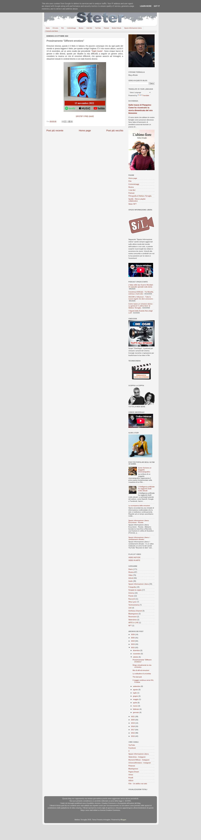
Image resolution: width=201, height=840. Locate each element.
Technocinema (133, 605)
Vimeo (130, 775)
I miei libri (89, 28)
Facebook (132, 748)
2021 (133, 716)
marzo (135, 706)
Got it (157, 6)
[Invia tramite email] (63, 121)
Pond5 (130, 778)
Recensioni (132, 617)
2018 (133, 726)
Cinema (131, 593)
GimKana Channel (135, 611)
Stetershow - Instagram (137, 757)
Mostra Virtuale (116, 28)
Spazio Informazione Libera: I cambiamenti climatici (139, 538)
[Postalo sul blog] (65, 121)
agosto (135, 689)
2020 (133, 720)
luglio (135, 693)
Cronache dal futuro (51, 31)
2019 (133, 723)
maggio (136, 699)
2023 (133, 644)
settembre (137, 686)
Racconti (131, 599)
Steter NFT (132, 204)
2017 (133, 730)
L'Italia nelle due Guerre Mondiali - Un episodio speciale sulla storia (141, 286)
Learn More (145, 6)
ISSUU (130, 780)
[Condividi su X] (67, 121)
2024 (133, 641)
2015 (133, 736)
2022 (133, 647)
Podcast (106, 28)
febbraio (136, 709)
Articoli (130, 578)
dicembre (136, 650)
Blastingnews (133, 614)
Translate (145, 95)
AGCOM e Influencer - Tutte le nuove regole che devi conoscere (140, 298)
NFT (130, 626)
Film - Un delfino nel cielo (137, 784)
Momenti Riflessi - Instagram (138, 760)
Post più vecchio (114, 130)
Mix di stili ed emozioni (141, 670)
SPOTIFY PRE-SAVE (85, 116)
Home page (85, 130)
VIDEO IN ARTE (134, 560)
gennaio (136, 712)
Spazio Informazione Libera (133, 28)
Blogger (123, 820)
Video (130, 575)
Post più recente (54, 130)
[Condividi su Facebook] (69, 121)
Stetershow (132, 620)
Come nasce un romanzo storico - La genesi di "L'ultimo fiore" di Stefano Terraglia (140, 306)
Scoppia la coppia (134, 590)
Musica (81, 28)
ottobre (136, 657)
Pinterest (131, 766)
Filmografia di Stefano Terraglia (139, 196)
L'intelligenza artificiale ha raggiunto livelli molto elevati (146, 489)
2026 (133, 634)
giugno (135, 696)
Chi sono (55, 28)
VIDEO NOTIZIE (134, 557)
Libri (130, 608)
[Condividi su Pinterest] (71, 121)
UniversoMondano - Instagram (139, 763)
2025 (133, 638)
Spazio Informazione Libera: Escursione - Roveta (138, 521)
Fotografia (132, 587)
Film (62, 28)
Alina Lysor (132, 602)
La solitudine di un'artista (142, 674)
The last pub (137, 677)
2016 (133, 733)
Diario (48, 28)
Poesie (130, 596)
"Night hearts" (97, 51)
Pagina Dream (133, 772)
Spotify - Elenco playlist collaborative (136, 200)
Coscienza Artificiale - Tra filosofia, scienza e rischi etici (141, 293)
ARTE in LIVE (133, 622)
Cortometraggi (71, 28)
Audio (130, 581)
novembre (137, 654)
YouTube (98, 28)
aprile (135, 703)
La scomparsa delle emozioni (139, 505)
